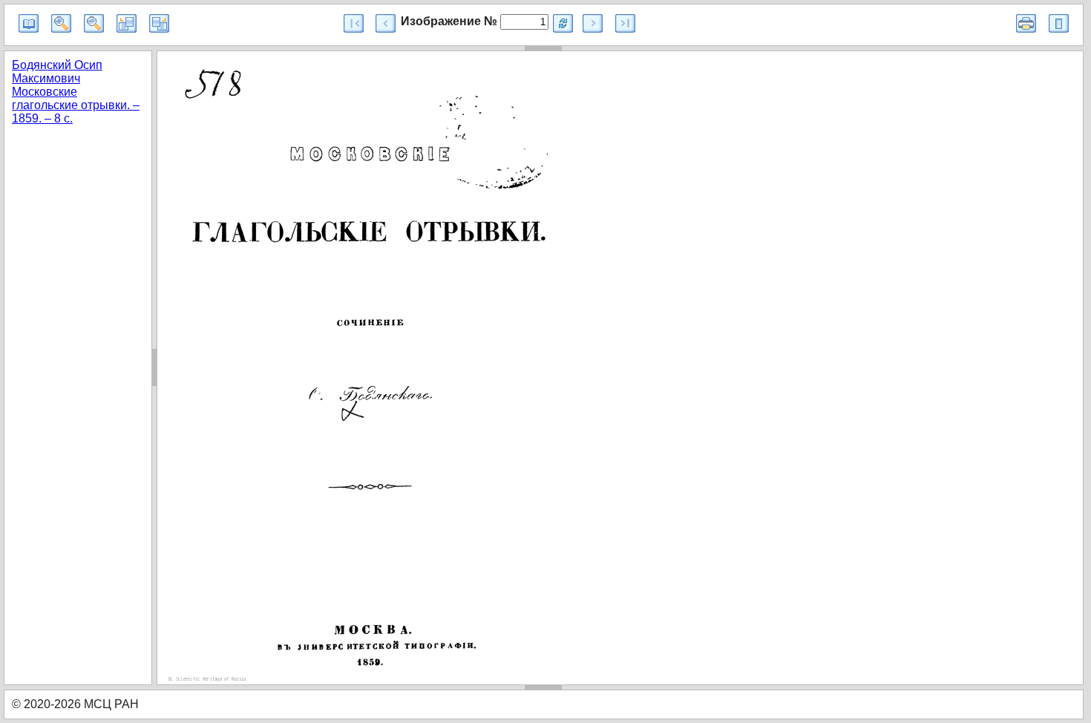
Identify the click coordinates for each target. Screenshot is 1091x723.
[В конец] (625, 23)
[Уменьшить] (94, 23)
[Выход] (1059, 23)
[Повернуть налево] (127, 23)
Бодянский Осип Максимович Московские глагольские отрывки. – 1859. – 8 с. (76, 92)
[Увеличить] (61, 23)
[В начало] (354, 23)
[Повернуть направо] (159, 23)
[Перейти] (563, 23)
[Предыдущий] (386, 23)
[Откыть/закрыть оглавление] (29, 23)
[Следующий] (593, 23)
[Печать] (1026, 23)
